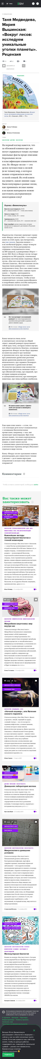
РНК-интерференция (24, 530)
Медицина (15, 709)
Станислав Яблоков (10, 909)
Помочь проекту (22, 1020)
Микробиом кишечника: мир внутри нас (18, 625)
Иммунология (17, 619)
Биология (5, 140)
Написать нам (7, 1022)
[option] (20, 301)
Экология (19, 140)
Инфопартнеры (8, 1020)
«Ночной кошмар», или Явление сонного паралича (20, 712)
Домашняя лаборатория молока (20, 786)
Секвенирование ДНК (11, 533)
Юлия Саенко (8, 758)
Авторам (15, 1018)
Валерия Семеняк (9, 1000)
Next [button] (36, 301)
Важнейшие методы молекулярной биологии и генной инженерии (17, 537)
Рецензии (20, 76)
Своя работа (20, 784)
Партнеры (24, 1018)
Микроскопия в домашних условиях (17, 851)
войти (36, 485)
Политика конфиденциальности (14, 1024)
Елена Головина (9, 670)
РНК (14, 530)
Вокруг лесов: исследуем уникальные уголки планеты (19, 114)
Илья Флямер (8, 589)
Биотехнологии (17, 848)
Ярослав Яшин (8, 811)
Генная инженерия (18, 528)
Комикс (16, 949)
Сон (21, 709)
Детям (12, 140)
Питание (7, 621)
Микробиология (29, 619)
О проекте (6, 1018)
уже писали (10, 242)
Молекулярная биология (16, 954)
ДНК (27, 528)
